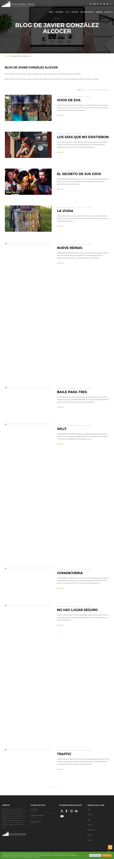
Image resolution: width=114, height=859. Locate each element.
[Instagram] (104, 4)
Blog (89, 819)
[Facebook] (101, 4)
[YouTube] (61, 816)
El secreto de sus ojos (36, 821)
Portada (7, 56)
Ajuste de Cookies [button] (95, 855)
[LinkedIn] (107, 4)
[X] (98, 4)
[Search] (91, 4)
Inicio (89, 809)
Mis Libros (90, 814)
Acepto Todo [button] (107, 855)
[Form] (94, 4)
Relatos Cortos (91, 830)
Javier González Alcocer (67, 96)
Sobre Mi (90, 835)
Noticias (90, 825)
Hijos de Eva (34, 809)
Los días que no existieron (37, 815)
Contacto (90, 840)
